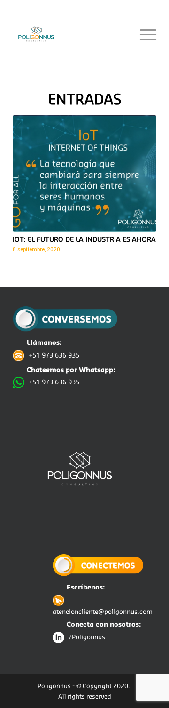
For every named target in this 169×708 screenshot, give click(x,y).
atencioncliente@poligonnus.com (103, 611)
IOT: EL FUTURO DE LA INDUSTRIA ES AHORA (84, 239)
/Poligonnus (87, 637)
